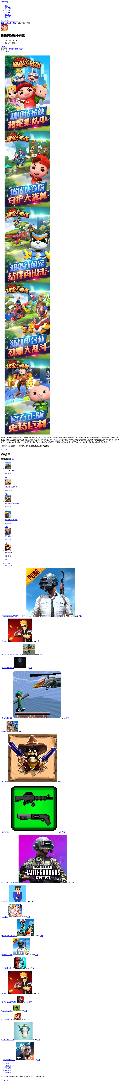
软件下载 (8, 8)
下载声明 (8, 1068)
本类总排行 (8, 566)
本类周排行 (8, 563)
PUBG (20, 49)
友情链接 (8, 1073)
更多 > (12, 459)
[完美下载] (4, 2)
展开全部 (4, 450)
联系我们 (8, 1070)
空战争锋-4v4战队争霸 (12, 503)
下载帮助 (8, 1066)
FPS (23, 49)
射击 (14, 23)
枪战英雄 (8, 536)
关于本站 (8, 1063)
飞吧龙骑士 (8, 553)
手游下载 (8, 12)
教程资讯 (8, 15)
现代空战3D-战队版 (11, 520)
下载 (6, 477)
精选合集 (8, 17)
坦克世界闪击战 (10, 470)
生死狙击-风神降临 (11, 487)
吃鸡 (16, 49)
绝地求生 (12, 49)
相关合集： (4, 49)
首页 (6, 6)
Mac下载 (7, 10)
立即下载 (4, 47)
